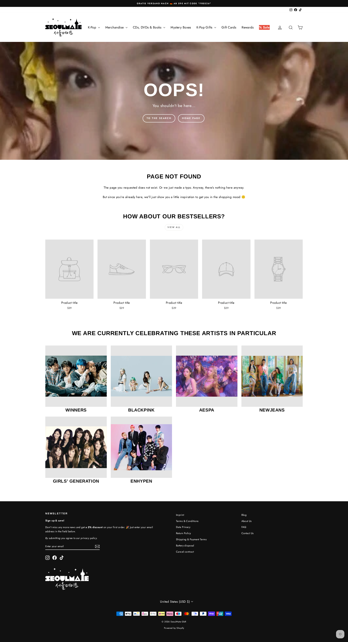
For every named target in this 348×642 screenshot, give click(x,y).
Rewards (248, 27)
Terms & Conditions (187, 521)
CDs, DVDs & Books (148, 27)
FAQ (243, 527)
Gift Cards (228, 27)
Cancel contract (185, 551)
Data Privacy (183, 527)
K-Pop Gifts (204, 27)
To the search (159, 118)
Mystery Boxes (181, 27)
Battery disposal (185, 545)
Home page (191, 118)
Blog (244, 515)
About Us (246, 521)
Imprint (180, 515)
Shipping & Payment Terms (191, 539)
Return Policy (183, 533)
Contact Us (247, 533)
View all (173, 227)
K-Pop (92, 27)
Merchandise (115, 27)
